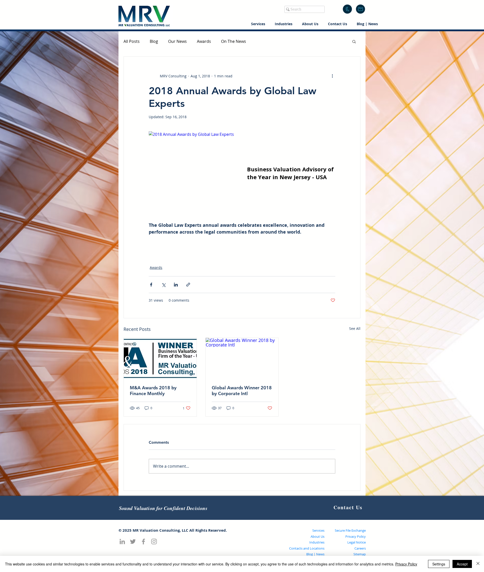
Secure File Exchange (350, 530)
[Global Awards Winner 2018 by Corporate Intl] (242, 358)
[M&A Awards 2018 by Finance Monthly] (160, 358)
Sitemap (359, 554)
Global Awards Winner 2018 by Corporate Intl (242, 390)
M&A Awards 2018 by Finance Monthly (153, 390)
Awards (204, 41)
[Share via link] (188, 284)
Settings (438, 563)
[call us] (347, 9)
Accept (462, 563)
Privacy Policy (355, 536)
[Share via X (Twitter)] (163, 284)
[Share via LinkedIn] (175, 284)
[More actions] (332, 76)
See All (354, 328)
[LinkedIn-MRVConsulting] (122, 541)
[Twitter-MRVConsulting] (133, 541)
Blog (154, 41)
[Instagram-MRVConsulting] (154, 541)
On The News (233, 41)
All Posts (132, 41)
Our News (177, 41)
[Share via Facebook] (151, 284)
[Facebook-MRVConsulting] (143, 541)
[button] (360, 9)
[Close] (478, 564)
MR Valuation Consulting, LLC (160, 530)
